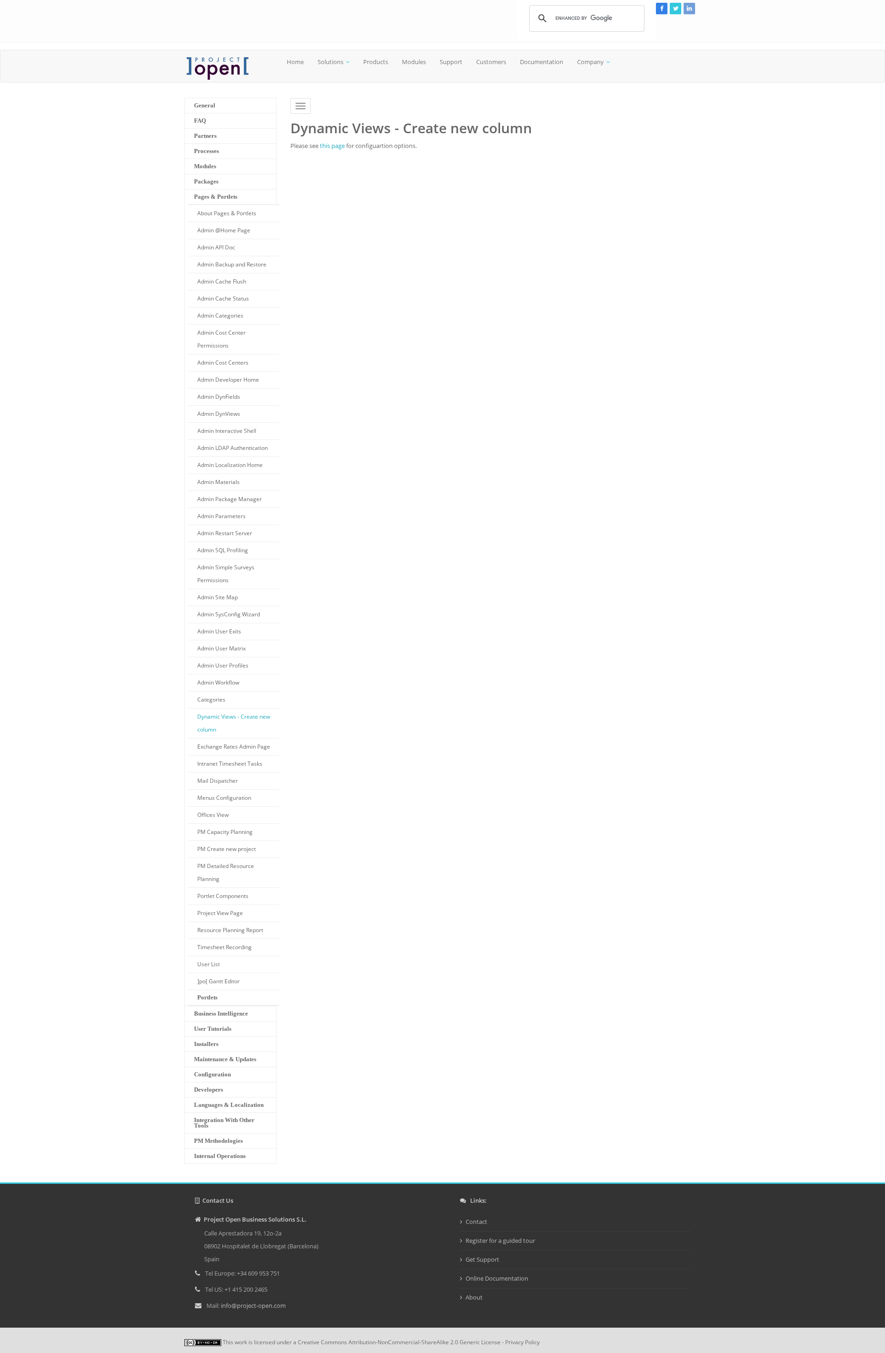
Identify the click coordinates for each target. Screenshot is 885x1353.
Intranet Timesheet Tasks (229, 764)
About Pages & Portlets (226, 213)
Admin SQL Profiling (222, 550)
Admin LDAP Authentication (232, 448)
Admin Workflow (218, 682)
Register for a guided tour (500, 1240)
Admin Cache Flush (221, 281)
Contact (476, 1221)
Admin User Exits (219, 631)
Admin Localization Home (230, 465)
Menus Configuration (224, 798)
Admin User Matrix (221, 648)
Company (590, 62)
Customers (491, 62)
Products (375, 62)
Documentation (541, 62)
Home (295, 62)
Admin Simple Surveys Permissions (225, 573)
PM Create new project (226, 849)
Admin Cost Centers (222, 362)
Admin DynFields (218, 397)
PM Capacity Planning (225, 832)
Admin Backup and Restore (231, 264)
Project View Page (220, 913)
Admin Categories (220, 315)
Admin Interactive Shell (226, 431)
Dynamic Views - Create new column (233, 723)
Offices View (213, 815)
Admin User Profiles (222, 665)
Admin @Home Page (223, 230)
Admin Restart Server (224, 533)
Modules (414, 62)
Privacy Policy (522, 1342)
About (474, 1297)
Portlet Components (222, 896)
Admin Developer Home (228, 380)
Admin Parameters (221, 516)
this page (332, 146)
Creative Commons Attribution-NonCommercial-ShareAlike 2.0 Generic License (399, 1342)
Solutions (330, 62)
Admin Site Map (217, 597)
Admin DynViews (218, 414)
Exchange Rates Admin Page (233, 746)
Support (451, 62)
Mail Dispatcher (217, 781)
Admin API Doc (216, 247)
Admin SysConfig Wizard (228, 614)
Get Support (482, 1259)
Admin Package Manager (229, 499)
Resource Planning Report (230, 930)
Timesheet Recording (224, 947)
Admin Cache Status (223, 298)
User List (208, 964)
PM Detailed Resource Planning (225, 872)
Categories (211, 699)
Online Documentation (497, 1278)
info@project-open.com (252, 1305)
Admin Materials (218, 482)
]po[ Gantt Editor (218, 981)
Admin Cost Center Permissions (221, 339)
